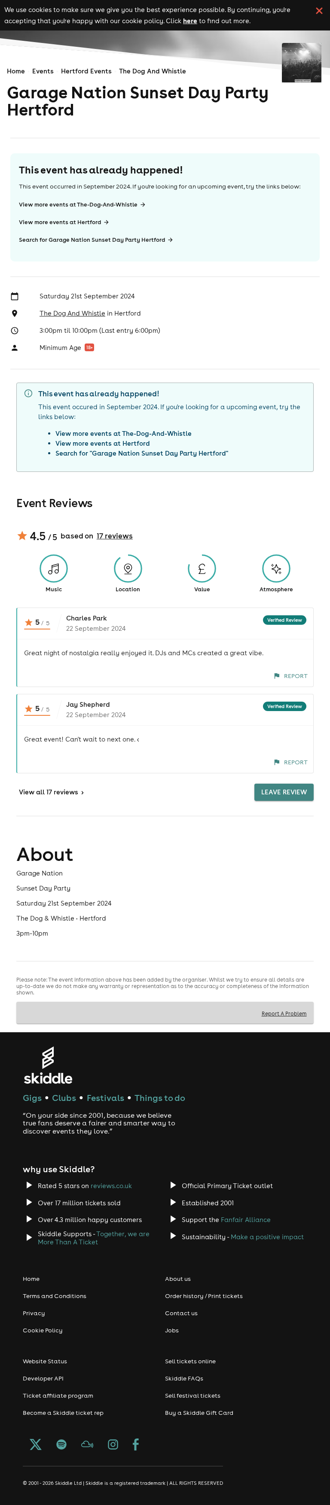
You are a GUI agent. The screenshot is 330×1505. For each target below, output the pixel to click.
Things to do (159, 1097)
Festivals (105, 1097)
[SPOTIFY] (61, 1445)
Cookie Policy (43, 1330)
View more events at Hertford (60, 222)
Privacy (34, 1313)
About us (178, 1279)
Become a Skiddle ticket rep (63, 1413)
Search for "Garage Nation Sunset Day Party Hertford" (141, 453)
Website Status (45, 1361)
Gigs (32, 1097)
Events (43, 71)
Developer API (43, 1378)
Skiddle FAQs (184, 1378)
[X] (36, 1445)
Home (16, 71)
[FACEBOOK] (136, 1445)
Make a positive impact (267, 1237)
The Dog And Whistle (152, 71)
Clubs (64, 1097)
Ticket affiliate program (58, 1395)
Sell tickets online (190, 1361)
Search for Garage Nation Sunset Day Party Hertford (92, 239)
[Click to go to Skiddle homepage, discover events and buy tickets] (48, 1065)
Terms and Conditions (54, 1296)
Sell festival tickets (192, 1395)
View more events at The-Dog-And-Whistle (78, 204)
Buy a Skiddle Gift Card (199, 1413)
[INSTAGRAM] (113, 1445)
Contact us (181, 1313)
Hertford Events (86, 71)
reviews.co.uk (111, 1186)
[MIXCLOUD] (87, 1445)
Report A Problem (284, 1013)
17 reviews (115, 536)
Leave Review (284, 792)
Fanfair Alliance (246, 1220)
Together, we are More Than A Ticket (94, 1238)
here (190, 20)
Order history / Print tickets (204, 1296)
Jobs (172, 1330)
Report (296, 676)
